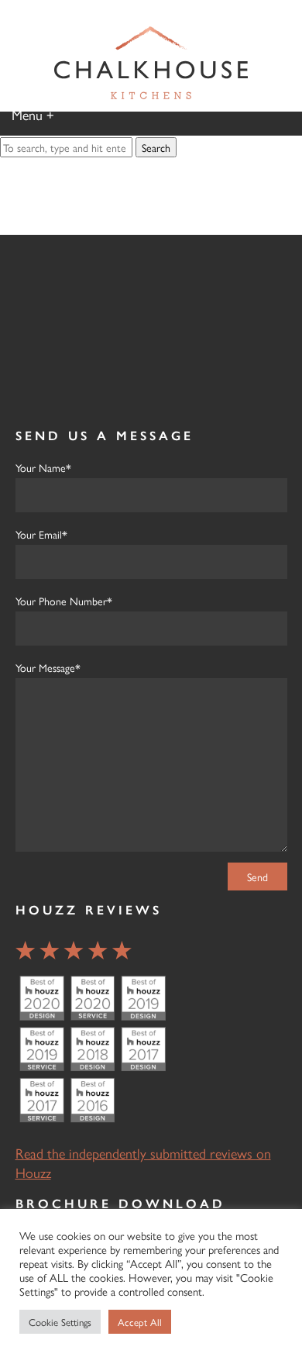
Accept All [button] (140, 1321)
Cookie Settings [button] (60, 1321)
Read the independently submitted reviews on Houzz (143, 1162)
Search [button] (156, 147)
